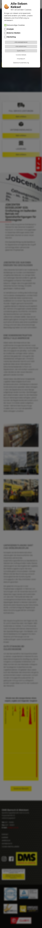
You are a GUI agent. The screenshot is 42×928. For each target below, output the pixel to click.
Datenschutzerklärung (21, 62)
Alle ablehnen (21, 46)
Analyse (10, 29)
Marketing (11, 37)
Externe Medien (13, 33)
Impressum (21, 58)
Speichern (21, 51)
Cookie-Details (21, 55)
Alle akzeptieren (21, 42)
